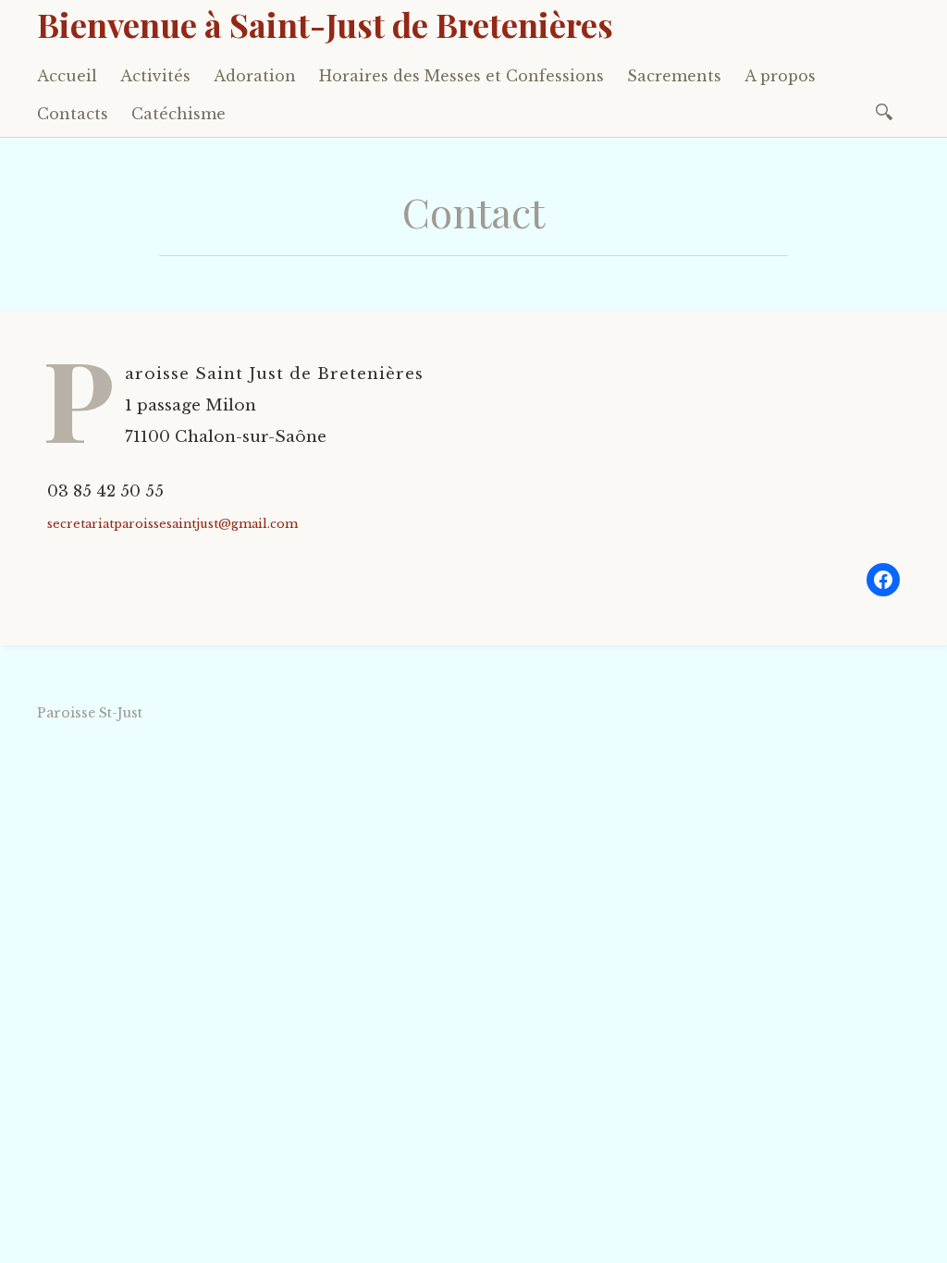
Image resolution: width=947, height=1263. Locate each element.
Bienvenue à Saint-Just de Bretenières (325, 24)
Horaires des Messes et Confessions (461, 76)
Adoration (255, 76)
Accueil (67, 76)
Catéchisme (178, 113)
